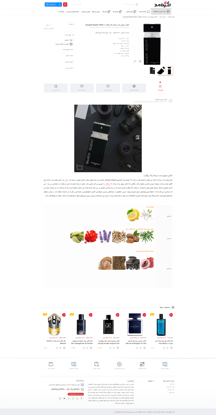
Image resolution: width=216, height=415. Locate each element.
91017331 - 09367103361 (65, 389)
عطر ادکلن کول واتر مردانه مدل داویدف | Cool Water (164, 342)
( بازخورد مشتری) (49, 28)
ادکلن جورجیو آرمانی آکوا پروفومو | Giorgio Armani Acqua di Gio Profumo (108, 343)
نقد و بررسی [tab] (55, 90)
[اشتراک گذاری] (140, 61)
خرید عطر (65, 180)
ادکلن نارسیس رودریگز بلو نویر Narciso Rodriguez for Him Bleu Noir (136, 343)
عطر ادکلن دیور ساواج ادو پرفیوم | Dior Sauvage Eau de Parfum (82, 342)
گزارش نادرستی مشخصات (163, 76)
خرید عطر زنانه (171, 390)
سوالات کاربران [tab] (82, 90)
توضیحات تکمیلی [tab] (134, 90)
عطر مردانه (162, 17)
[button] (171, 348)
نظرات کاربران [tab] (108, 90)
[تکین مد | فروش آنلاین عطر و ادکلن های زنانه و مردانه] (162, 4)
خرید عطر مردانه (170, 387)
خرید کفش (171, 393)
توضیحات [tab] (160, 90)
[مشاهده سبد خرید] (59, 5)
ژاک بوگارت (108, 184)
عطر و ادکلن (171, 17)
